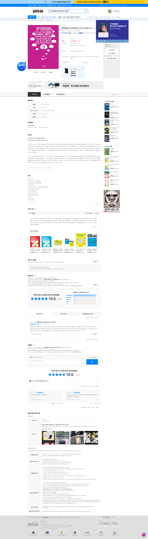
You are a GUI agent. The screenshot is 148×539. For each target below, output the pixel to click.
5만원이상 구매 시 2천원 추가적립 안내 (85, 45)
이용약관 (38, 517)
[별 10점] (40, 357)
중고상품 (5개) (65, 62)
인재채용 (34, 517)
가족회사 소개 (115, 517)
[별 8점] (38, 357)
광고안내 (65, 517)
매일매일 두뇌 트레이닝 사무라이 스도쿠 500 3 (47, 250)
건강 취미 (41, 20)
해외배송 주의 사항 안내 (111, 44)
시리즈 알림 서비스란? (113, 56)
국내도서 (34, 20)
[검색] (85, 11)
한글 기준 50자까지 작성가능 (37, 360)
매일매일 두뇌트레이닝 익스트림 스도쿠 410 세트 (69, 250)
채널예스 (60, 17)
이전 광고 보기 (118, 13)
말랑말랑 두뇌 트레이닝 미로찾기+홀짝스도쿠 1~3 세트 (58, 250)
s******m (41, 324)
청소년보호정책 (53, 517)
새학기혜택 (89, 17)
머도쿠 (111, 103)
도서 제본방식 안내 (46, 107)
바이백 (50, 17)
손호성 (63, 30)
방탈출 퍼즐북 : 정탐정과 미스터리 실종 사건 (114, 113)
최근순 (88, 317)
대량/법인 (118, 17)
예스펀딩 (68, 17)
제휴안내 (69, 517)
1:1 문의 (59, 454)
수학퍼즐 (112, 148)
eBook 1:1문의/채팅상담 (113, 524)
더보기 (116, 101)
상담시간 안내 (116, 526)
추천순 (92, 317)
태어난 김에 (73, 72)
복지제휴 (74, 517)
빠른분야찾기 (32, 16)
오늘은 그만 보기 (100, 41)
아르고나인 (69, 30)
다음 (37, 317)
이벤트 (46, 17)
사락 (64, 17)
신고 (51, 324)
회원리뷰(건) (76, 33)
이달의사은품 (103, 17)
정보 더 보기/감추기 (72, 33)
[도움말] (67, 43)
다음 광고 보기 (119, 13)
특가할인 (108, 17)
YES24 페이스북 (106, 517)
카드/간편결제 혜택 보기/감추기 (84, 51)
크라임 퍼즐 (112, 135)
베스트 (38, 17)
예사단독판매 (96, 17)
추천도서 (113, 17)
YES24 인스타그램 (109, 517)
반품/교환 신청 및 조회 (52, 454)
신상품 (42, 17)
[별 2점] (33, 357)
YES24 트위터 (107, 517)
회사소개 (29, 517)
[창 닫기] (83, 67)
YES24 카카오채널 (104, 517)
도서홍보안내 (59, 517)
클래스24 (72, 17)
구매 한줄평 (83, 386)
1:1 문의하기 (102, 526)
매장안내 (54, 17)
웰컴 (29, 20)
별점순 (96, 317)
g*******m (92, 403)
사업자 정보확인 (69, 525)
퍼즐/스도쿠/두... (50, 20)
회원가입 (103, 5)
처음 (31, 317)
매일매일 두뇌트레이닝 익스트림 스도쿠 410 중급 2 (92, 250)
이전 (33, 317)
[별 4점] (35, 357)
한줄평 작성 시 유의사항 (97, 357)
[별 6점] (37, 357)
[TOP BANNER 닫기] (146, 2)
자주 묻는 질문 (109, 526)
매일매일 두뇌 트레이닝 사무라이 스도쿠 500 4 (35, 250)
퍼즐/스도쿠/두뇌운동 (43, 127)
